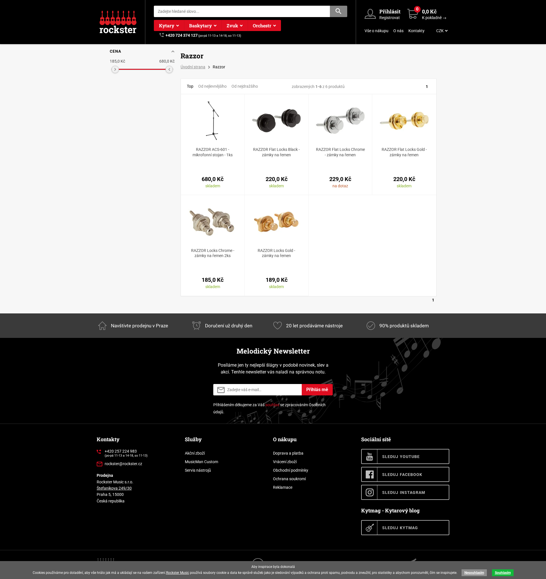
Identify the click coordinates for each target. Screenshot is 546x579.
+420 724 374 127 (182, 35)
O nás (398, 30)
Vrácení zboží (285, 461)
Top (190, 86)
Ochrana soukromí (289, 479)
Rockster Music (177, 573)
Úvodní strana (193, 67)
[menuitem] (441, 31)
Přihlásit (389, 11)
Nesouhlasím (474, 573)
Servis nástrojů (198, 470)
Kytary (166, 25)
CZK (440, 30)
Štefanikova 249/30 (114, 488)
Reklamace (282, 487)
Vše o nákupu (376, 30)
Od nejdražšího (244, 86)
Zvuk (232, 25)
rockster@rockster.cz (123, 463)
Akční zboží (195, 453)
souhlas (272, 405)
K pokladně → (434, 17)
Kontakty (416, 30)
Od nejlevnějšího (212, 86)
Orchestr (262, 25)
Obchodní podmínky (290, 470)
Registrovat (389, 17)
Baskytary (200, 25)
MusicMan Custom (201, 461)
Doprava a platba (288, 453)
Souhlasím (503, 573)
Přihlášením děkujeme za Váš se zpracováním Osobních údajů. (269, 408)
